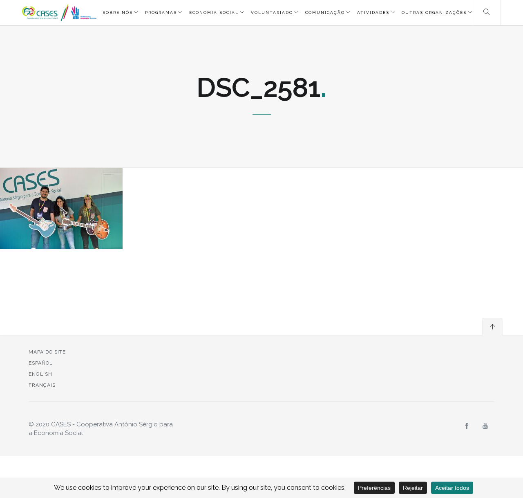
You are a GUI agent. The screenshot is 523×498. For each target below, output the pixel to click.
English (40, 374)
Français (42, 385)
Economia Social (214, 12)
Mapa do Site (47, 352)
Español (41, 363)
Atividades (373, 12)
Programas (161, 12)
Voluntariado (272, 12)
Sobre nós (118, 12)
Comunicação (325, 12)
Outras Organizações (434, 12)
